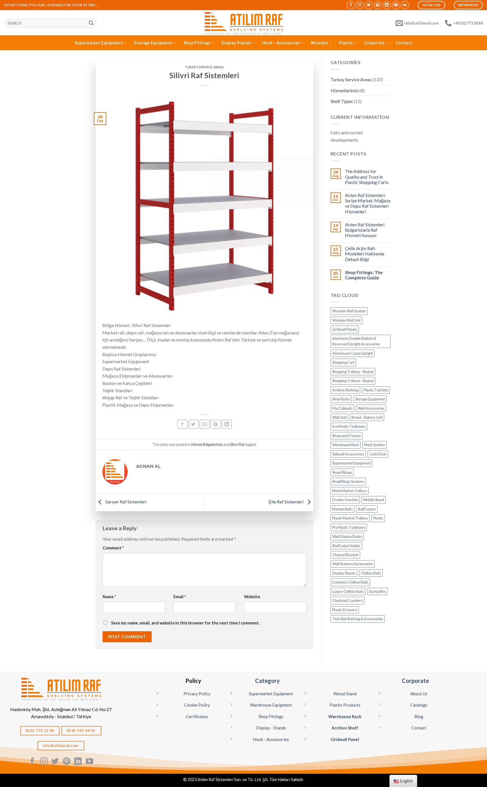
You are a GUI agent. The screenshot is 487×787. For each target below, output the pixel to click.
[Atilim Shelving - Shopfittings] (243, 22)
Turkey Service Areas (204, 67)
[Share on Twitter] (194, 424)
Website (252, 596)
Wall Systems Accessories (352, 564)
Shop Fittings (196, 42)
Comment (113, 547)
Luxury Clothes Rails (348, 591)
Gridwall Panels (344, 329)
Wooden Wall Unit (346, 320)
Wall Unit (339, 417)
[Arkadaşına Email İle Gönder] (205, 424)
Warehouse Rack (345, 444)
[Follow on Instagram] (360, 5)
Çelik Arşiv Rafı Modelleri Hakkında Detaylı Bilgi (364, 253)
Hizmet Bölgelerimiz (207, 444)
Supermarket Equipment (99, 42)
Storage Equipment (153, 42)
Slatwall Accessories (348, 454)
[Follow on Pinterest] (378, 5)
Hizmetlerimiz (344, 90)
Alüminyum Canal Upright (352, 353)
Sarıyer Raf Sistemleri (126, 501)
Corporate (374, 42)
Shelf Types (342, 101)
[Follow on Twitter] (369, 5)
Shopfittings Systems (348, 481)
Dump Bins (377, 591)
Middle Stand (373, 499)
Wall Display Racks (347, 536)
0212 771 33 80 (39, 730)
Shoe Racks (341, 399)
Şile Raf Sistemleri (286, 501)
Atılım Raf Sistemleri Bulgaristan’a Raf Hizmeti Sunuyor (364, 230)
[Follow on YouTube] (396, 5)
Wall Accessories (371, 408)
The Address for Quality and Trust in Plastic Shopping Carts (367, 176)
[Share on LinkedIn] (227, 424)
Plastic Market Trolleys (350, 518)
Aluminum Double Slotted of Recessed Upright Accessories (356, 341)
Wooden (319, 42)
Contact (404, 42)
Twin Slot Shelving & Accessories (357, 619)
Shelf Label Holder (346, 545)
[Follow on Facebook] (351, 5)
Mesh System (374, 444)
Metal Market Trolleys (349, 490)
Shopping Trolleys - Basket (353, 371)
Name (109, 596)
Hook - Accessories (281, 42)
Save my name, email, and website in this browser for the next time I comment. (185, 623)
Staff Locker (367, 509)
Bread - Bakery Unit (366, 417)
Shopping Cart (343, 362)
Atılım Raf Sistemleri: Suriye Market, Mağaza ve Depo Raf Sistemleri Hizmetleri (367, 203)
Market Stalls (342, 509)
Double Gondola (345, 499)
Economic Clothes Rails (350, 582)
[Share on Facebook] (182, 424)
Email (179, 596)
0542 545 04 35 (81, 730)
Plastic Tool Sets (376, 390)
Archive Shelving (345, 390)
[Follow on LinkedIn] (387, 5)
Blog (418, 716)
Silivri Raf (237, 444)
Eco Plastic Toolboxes (349, 426)
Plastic (346, 42)
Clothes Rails (371, 573)
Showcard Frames (346, 435)
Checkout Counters (347, 600)
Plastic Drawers (344, 610)
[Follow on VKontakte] (404, 5)
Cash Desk (377, 454)
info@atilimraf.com (61, 745)
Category (267, 680)
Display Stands (236, 42)
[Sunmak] (91, 23)
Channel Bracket (345, 555)
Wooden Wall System (349, 311)
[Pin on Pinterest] (216, 424)
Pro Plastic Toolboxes (348, 527)
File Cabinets (342, 408)
